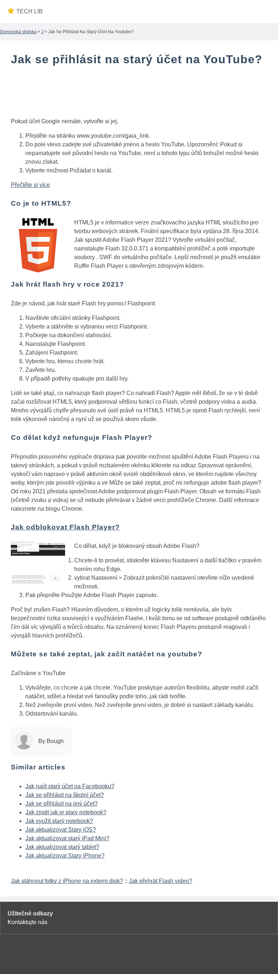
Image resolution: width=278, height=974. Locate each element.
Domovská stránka (18, 31)
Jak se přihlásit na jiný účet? (61, 804)
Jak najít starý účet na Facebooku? (69, 786)
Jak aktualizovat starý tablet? (62, 847)
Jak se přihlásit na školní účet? (64, 795)
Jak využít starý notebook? (59, 821)
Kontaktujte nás (27, 922)
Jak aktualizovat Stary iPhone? (65, 856)
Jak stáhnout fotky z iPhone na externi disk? (67, 881)
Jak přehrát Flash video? (160, 881)
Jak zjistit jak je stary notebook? (65, 812)
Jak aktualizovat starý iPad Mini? (67, 838)
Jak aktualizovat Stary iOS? (60, 830)
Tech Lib (29, 11)
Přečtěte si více (30, 185)
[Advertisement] (139, 93)
